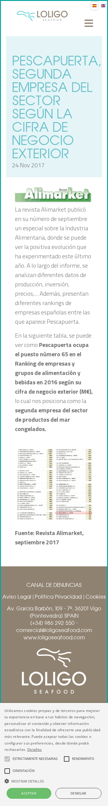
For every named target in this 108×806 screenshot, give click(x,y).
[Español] (94, 5)
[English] (103, 6)
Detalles (34, 749)
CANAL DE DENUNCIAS (54, 585)
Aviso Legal (16, 597)
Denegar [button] (78, 793)
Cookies (96, 597)
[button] (54, 780)
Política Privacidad (58, 597)
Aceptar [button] (28, 793)
